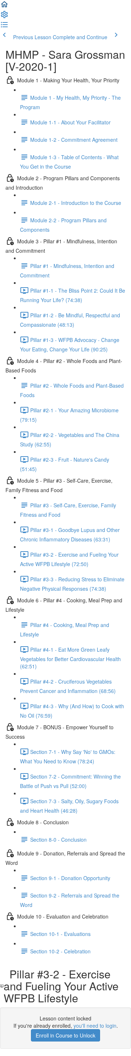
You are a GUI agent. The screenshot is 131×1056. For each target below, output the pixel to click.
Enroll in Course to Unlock (65, 1035)
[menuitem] (4, 16)
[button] (4, 6)
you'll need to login (95, 1025)
